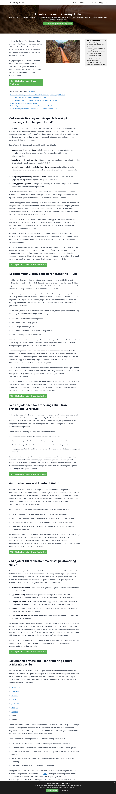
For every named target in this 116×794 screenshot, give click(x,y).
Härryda (15, 707)
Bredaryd (15, 691)
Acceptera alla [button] (52, 790)
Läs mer (74, 787)
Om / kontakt (91, 2)
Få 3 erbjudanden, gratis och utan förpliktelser (58, 24)
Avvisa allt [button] (64, 790)
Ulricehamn (16, 687)
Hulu (45, 774)
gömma (31, 91)
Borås (14, 699)
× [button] (114, 782)
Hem (75, 2)
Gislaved (15, 695)
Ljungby (15, 711)
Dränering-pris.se (16, 2)
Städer (81, 2)
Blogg (101, 2)
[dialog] (58, 787)
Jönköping (15, 703)
